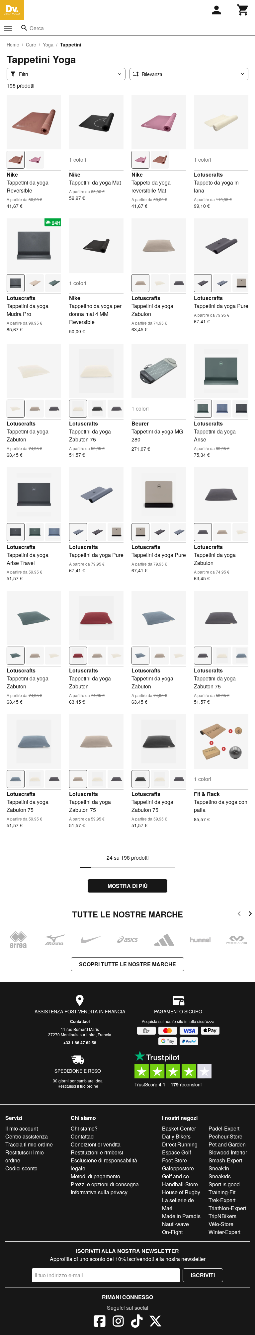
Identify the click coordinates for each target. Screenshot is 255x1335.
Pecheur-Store (225, 1136)
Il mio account (21, 1128)
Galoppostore (178, 1168)
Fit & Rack (207, 794)
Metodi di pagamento (95, 1176)
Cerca (37, 28)
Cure (31, 44)
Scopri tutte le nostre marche (127, 964)
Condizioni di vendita (96, 1144)
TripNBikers (222, 1216)
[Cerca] (24, 28)
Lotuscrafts (208, 174)
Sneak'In (219, 1168)
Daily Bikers (176, 1136)
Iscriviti (203, 1275)
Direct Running (180, 1144)
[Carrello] (243, 10)
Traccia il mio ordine (29, 1144)
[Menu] (8, 28)
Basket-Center (179, 1128)
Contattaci (80, 1021)
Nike (12, 174)
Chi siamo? (84, 1128)
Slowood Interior (228, 1152)
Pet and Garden (227, 1144)
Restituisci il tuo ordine (77, 1086)
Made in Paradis (181, 1216)
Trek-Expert (222, 1200)
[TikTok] (136, 1322)
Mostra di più (128, 886)
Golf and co (175, 1176)
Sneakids (220, 1176)
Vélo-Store (221, 1224)
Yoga (48, 44)
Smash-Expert (225, 1160)
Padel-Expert (224, 1128)
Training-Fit (222, 1192)
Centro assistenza (26, 1136)
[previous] (239, 914)
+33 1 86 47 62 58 (79, 1043)
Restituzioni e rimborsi (97, 1152)
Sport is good (224, 1184)
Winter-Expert (224, 1232)
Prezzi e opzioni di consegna (105, 1184)
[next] (250, 914)
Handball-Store (180, 1184)
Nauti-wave (175, 1224)
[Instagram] (118, 1322)
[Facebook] (99, 1322)
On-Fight (172, 1232)
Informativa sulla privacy (99, 1192)
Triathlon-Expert (227, 1208)
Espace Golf (176, 1152)
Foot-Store (174, 1160)
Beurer (140, 423)
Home (13, 44)
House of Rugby (181, 1192)
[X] (155, 1322)
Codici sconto (21, 1168)
